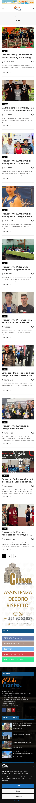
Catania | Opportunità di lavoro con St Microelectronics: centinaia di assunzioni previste (23, 752)
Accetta (18, 786)
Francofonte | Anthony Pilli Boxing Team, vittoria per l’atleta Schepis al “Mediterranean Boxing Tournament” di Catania (16, 162)
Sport (5, 51)
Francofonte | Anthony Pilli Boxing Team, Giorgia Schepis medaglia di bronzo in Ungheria (18, 215)
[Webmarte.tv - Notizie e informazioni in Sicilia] (18, 8)
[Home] (15, 16)
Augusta (5, 475)
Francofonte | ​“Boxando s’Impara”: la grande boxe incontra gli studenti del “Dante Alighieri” (16, 268)
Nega (18, 791)
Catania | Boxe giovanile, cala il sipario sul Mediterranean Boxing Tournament (18, 109)
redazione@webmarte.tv (12, 705)
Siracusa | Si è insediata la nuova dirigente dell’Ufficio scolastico (22, 724)
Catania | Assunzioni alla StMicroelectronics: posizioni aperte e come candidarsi (21, 733)
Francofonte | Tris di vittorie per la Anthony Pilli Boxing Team (17, 56)
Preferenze (18, 796)
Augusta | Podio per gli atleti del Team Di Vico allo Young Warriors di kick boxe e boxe (17, 480)
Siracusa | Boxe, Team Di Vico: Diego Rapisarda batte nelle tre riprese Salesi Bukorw (18, 374)
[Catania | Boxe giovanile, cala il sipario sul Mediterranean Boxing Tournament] (18, 90)
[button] (33, 766)
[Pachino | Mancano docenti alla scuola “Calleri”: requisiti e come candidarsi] (7, 745)
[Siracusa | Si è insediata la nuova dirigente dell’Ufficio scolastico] (7, 726)
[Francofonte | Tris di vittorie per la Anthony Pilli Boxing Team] (18, 37)
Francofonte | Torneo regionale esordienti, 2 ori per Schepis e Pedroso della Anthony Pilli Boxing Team (17, 533)
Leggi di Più (5, 72)
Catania (5, 104)
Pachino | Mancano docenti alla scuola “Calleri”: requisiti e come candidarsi (22, 743)
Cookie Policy (17, 800)
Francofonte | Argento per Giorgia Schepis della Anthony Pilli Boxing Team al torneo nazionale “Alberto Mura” (17, 427)
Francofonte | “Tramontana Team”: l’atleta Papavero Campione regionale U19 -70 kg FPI (17, 321)
